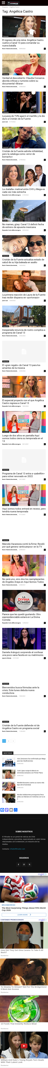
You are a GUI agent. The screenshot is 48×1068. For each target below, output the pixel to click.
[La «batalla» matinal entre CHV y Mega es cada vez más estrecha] (24, 175)
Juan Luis (5, 122)
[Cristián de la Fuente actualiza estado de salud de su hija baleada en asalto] (24, 246)
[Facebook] (18, 864)
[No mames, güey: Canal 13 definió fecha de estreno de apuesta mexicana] (24, 211)
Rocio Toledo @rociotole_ (10, 48)
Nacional (5, 291)
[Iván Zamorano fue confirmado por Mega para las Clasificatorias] (8, 762)
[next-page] (13, 741)
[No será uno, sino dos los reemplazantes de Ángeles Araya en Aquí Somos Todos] (24, 565)
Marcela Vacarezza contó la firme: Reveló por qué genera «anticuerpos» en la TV (23, 545)
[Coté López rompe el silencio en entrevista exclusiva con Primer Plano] (8, 774)
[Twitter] (29, 864)
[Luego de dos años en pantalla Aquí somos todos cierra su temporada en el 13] (24, 422)
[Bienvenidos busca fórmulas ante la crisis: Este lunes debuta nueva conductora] (24, 674)
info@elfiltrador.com (17, 849)
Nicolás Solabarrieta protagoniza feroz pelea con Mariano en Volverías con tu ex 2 (31, 797)
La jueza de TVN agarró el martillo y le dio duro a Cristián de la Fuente (23, 117)
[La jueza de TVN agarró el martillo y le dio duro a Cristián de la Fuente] (24, 102)
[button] (4, 2)
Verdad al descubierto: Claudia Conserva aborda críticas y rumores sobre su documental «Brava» (23, 81)
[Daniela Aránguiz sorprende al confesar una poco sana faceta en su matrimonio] (24, 639)
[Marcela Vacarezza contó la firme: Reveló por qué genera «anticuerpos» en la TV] (24, 530)
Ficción (5, 220)
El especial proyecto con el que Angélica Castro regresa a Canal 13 (23, 401)
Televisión (5, 36)
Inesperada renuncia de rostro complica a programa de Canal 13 (23, 331)
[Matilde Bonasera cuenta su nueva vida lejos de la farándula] (8, 786)
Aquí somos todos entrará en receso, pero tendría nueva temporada (24, 510)
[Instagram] (24, 864)
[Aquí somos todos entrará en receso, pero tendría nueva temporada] (24, 495)
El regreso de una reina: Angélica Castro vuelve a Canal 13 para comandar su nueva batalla (23, 43)
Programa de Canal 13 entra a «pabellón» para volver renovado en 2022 (23, 475)
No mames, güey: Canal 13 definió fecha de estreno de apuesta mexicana (23, 226)
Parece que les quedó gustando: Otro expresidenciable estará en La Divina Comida (21, 617)
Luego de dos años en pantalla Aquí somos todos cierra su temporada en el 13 (22, 438)
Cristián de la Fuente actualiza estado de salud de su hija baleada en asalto (23, 261)
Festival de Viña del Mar (9, 396)
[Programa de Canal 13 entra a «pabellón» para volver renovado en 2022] (24, 460)
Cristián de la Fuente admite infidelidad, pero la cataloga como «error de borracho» (22, 154)
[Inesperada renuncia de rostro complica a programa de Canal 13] (24, 316)
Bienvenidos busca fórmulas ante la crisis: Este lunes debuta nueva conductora (20, 690)
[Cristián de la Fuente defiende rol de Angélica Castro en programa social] (24, 712)
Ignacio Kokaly (6, 658)
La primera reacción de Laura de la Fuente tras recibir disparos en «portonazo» (23, 296)
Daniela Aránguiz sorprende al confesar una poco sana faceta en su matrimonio (22, 653)
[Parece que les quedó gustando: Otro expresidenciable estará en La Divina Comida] (24, 601)
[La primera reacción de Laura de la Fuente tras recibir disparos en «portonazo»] (24, 281)
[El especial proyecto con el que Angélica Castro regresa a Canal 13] (24, 387)
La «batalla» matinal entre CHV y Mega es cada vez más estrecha (23, 190)
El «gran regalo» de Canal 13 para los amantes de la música (21, 366)
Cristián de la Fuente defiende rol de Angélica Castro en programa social (21, 727)
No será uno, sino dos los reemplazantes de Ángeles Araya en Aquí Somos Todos (23, 580)
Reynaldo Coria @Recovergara (11, 195)
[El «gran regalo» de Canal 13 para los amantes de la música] (24, 351)
